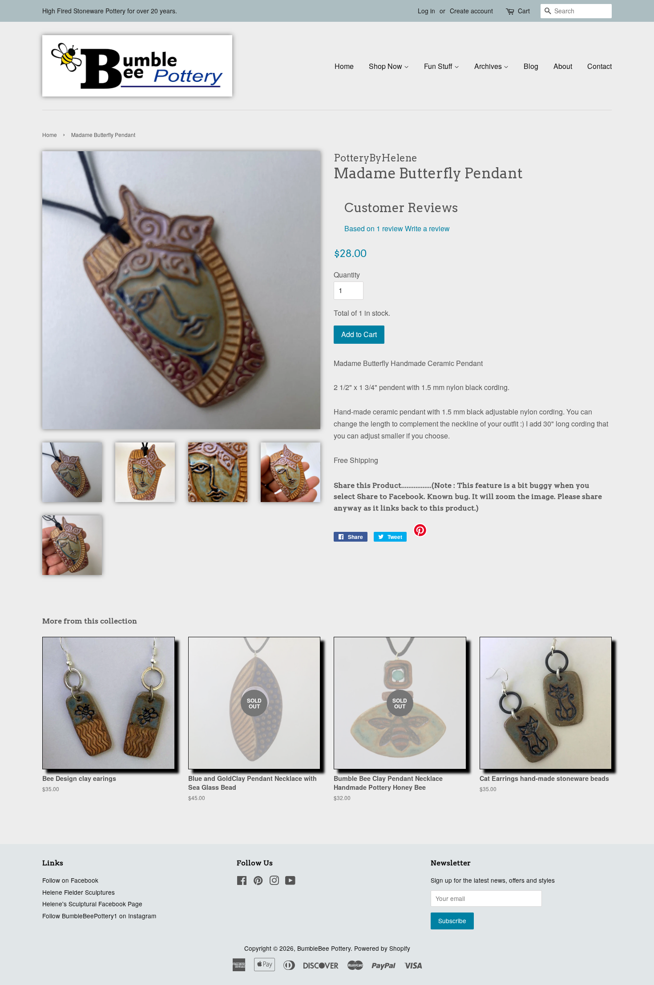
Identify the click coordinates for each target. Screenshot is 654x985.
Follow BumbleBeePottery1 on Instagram (99, 915)
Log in (426, 10)
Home (344, 66)
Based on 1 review (373, 228)
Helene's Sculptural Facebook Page (92, 903)
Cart (524, 10)
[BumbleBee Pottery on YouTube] (290, 881)
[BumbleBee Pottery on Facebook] (242, 881)
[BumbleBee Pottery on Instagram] (274, 881)
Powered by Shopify (382, 948)
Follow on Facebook (70, 880)
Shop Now (386, 66)
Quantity (347, 274)
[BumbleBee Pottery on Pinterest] (258, 881)
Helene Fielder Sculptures (78, 892)
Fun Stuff (439, 66)
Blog (531, 66)
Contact (599, 66)
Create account (471, 10)
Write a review (427, 228)
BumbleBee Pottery (324, 948)
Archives (489, 66)
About (562, 66)
